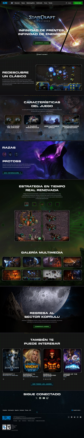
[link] (42, 54)
